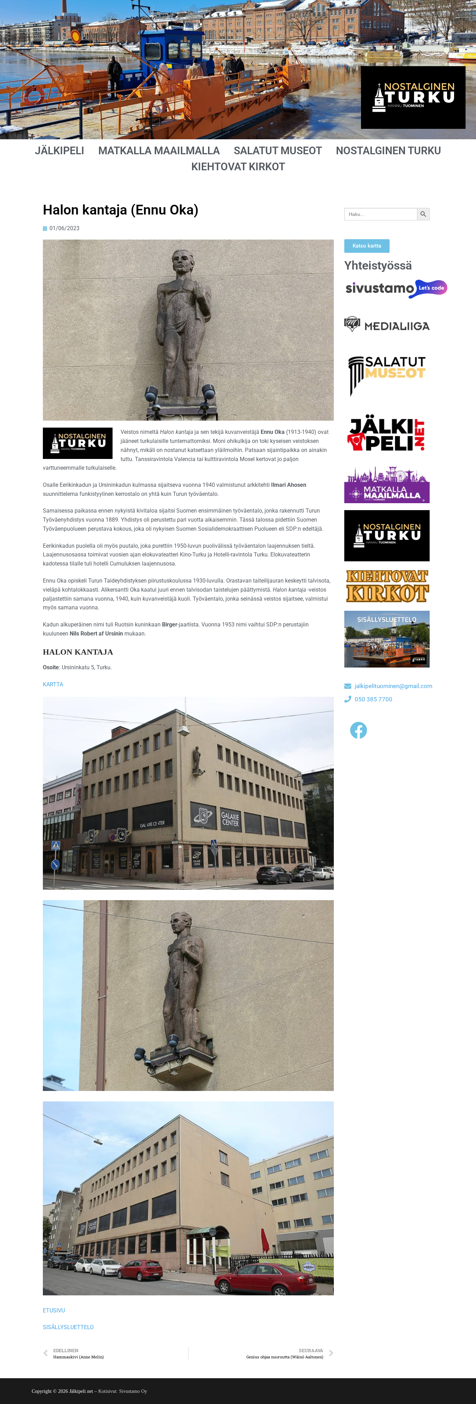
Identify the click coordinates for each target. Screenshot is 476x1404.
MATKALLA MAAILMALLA (159, 151)
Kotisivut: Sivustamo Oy (122, 1391)
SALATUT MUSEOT (278, 151)
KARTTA (53, 684)
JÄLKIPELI (59, 151)
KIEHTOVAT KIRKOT (238, 167)
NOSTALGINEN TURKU (388, 151)
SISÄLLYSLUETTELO (68, 1327)
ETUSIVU (54, 1310)
